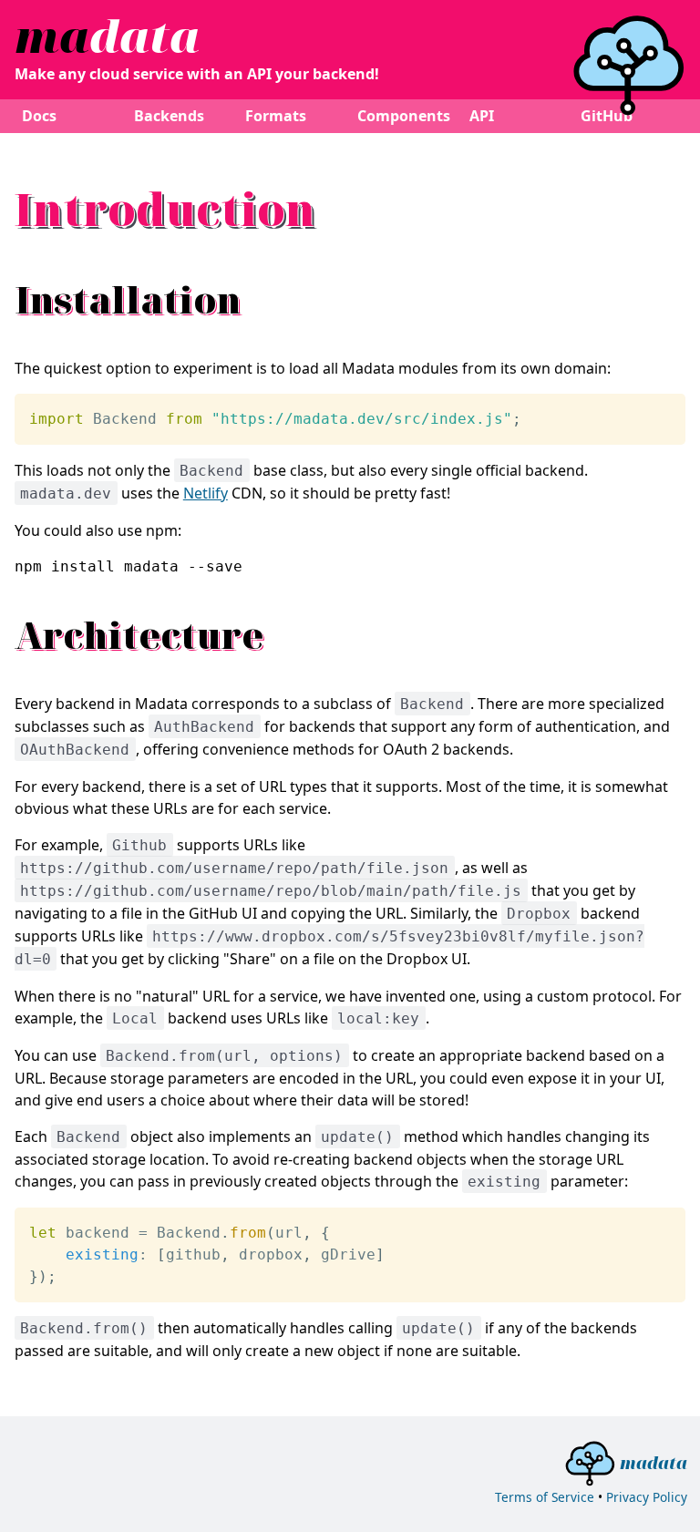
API (481, 116)
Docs (39, 116)
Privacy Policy (646, 1497)
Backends (169, 116)
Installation (128, 299)
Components (403, 116)
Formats (275, 116)
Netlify (205, 493)
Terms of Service (544, 1497)
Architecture (139, 635)
